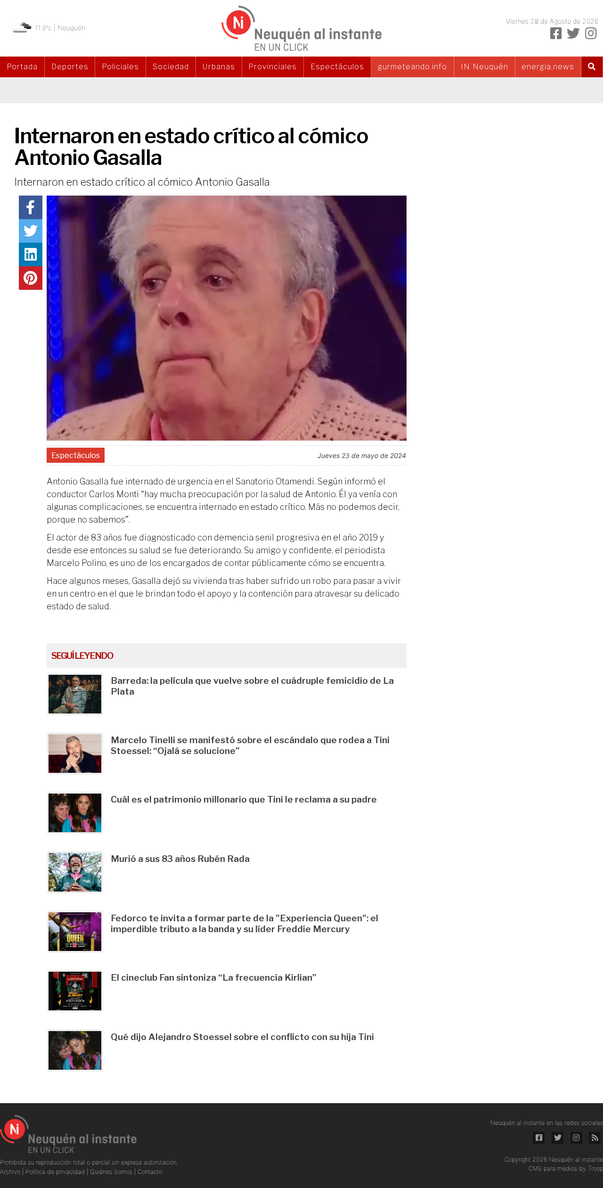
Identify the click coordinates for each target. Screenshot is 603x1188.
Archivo (11, 1171)
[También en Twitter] (573, 33)
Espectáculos (337, 66)
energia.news (548, 66)
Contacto (150, 1171)
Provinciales (272, 66)
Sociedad (171, 66)
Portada (22, 66)
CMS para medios (553, 1168)
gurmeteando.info (412, 66)
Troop (595, 1168)
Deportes (70, 66)
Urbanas (219, 66)
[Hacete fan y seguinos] (555, 33)
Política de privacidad (56, 1171)
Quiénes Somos (112, 1171)
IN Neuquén (484, 66)
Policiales (120, 66)
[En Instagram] (590, 33)
